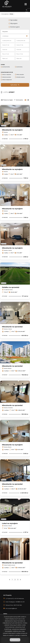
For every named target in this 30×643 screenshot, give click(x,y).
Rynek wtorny (19, 66)
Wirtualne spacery (21, 77)
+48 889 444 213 (19, 602)
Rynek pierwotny (6, 66)
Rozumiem (15, 639)
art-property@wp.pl (11, 608)
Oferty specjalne (20, 74)
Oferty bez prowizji (6, 77)
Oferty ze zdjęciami (6, 74)
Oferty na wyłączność (7, 79)
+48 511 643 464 (17, 605)
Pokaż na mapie (8, 100)
